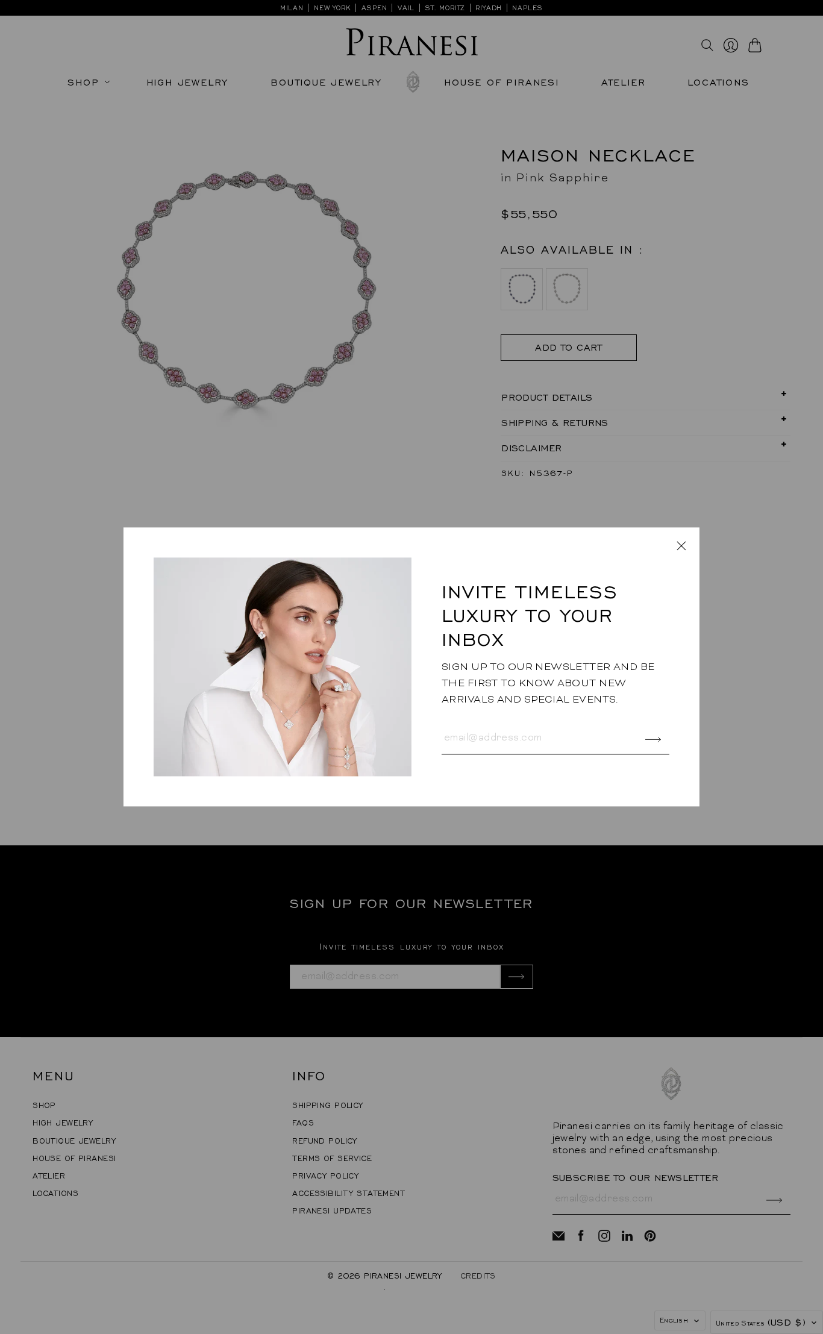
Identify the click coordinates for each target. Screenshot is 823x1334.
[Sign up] (653, 739)
